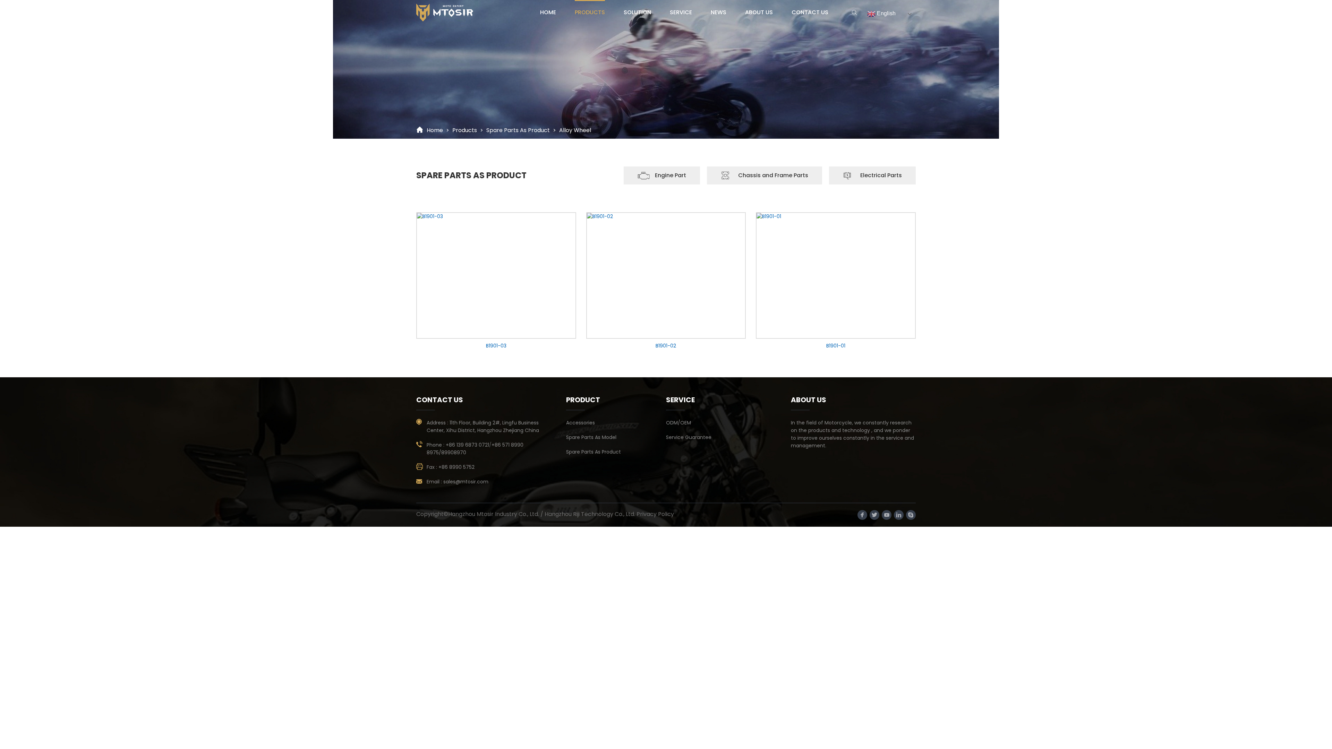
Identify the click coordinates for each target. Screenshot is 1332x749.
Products (464, 130)
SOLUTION (637, 12)
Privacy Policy (655, 514)
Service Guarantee (688, 437)
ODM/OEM (678, 422)
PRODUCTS (590, 12)
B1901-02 (666, 345)
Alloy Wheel (575, 130)
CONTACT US (810, 12)
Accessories (580, 422)
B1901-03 (496, 345)
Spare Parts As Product (518, 130)
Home (435, 130)
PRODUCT (583, 400)
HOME (548, 12)
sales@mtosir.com (465, 481)
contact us (439, 400)
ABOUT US (759, 12)
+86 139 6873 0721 (467, 444)
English (886, 13)
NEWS (718, 12)
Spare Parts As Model (591, 437)
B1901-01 (835, 345)
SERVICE (681, 12)
